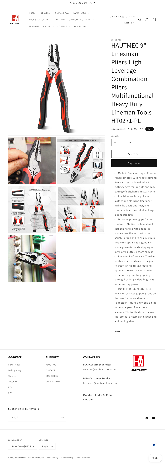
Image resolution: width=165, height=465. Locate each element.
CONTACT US (52, 370)
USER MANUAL (53, 381)
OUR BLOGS (52, 375)
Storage (12, 375)
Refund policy (52, 457)
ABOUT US (51, 364)
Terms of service (83, 457)
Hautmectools (21, 457)
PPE (10, 393)
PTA (10, 387)
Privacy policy (67, 457)
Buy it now (134, 163)
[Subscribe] (62, 417)
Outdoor (12, 381)
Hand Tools (14, 364)
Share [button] (118, 331)
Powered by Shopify (35, 457)
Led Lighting (14, 370)
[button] (81, 12)
